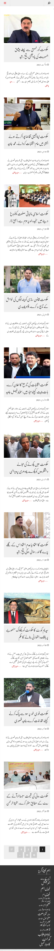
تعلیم (48, 905)
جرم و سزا (46, 909)
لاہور (48, 929)
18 (34, 855)
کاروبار (47, 944)
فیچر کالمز (42, 925)
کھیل (41, 944)
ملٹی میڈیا (42, 930)
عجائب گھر (47, 925)
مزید (45, 930)
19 (27, 855)
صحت (40, 914)
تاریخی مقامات (41, 898)
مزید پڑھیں (15, 172)
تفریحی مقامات (42, 905)
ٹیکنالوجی (47, 934)
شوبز (45, 914)
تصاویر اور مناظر (46, 901)
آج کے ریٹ (45, 879)
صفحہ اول (46, 918)
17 (12, 849)
